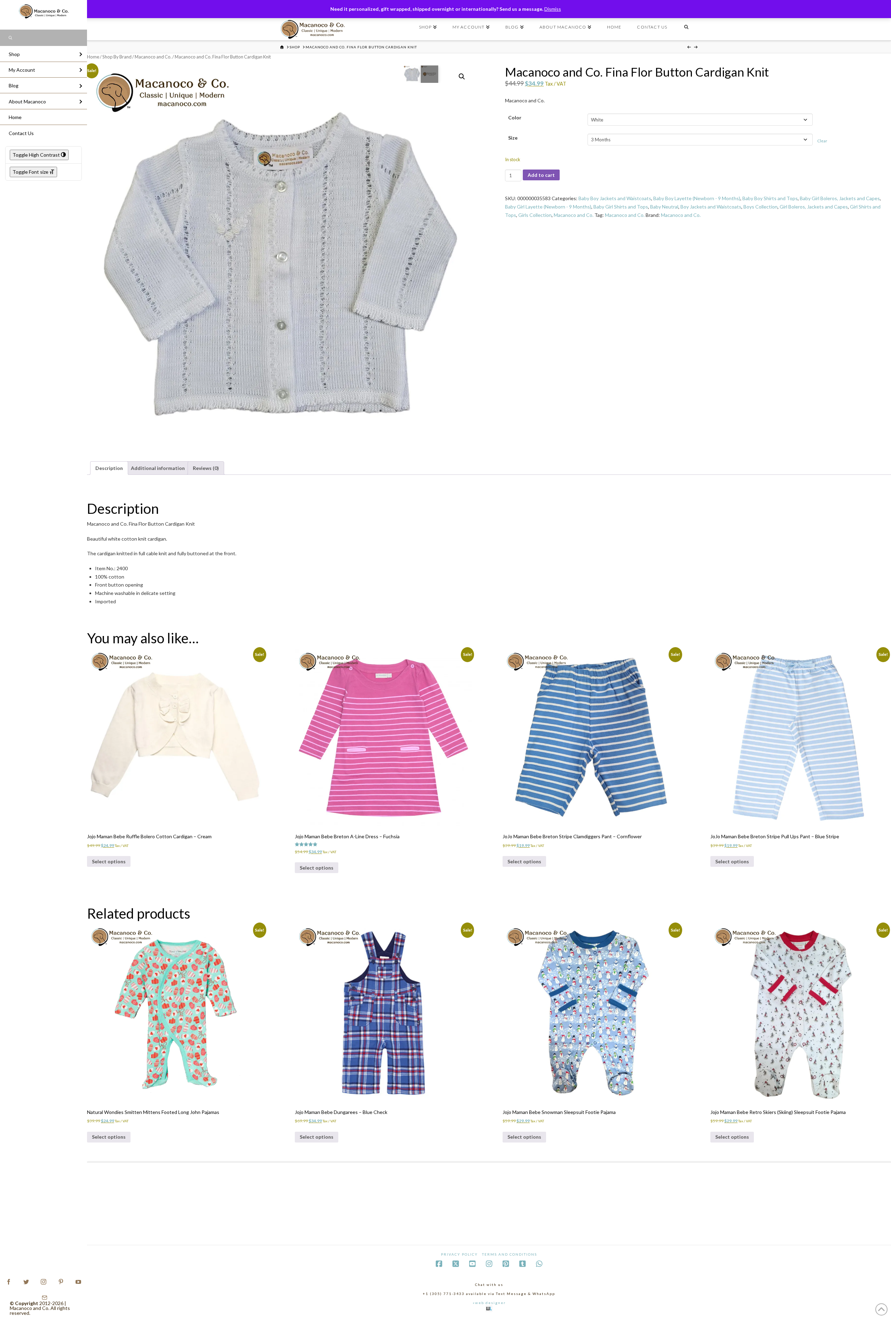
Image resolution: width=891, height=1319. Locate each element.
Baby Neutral (664, 207)
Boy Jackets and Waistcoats (710, 207)
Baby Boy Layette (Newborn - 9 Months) (696, 198)
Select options (109, 861)
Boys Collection (760, 207)
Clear (822, 141)
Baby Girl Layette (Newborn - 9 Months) (548, 207)
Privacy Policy (459, 1254)
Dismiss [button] (552, 9)
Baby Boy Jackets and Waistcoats (614, 198)
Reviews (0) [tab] (206, 468)
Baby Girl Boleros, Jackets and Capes (840, 198)
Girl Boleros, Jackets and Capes (814, 207)
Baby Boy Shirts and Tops (770, 198)
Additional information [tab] (158, 468)
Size (513, 138)
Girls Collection (535, 215)
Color (514, 117)
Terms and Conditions (509, 1254)
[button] (462, 76)
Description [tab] (109, 468)
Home (93, 57)
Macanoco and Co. (153, 57)
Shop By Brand (117, 57)
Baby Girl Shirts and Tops (620, 207)
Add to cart (541, 175)
